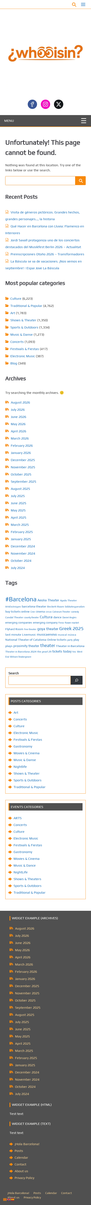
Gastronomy (23, 746)
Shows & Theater (23, 320)
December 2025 (23, 460)
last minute (13, 634)
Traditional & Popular (26, 306)
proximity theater (26, 646)
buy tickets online (17, 611)
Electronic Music (22, 356)
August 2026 (20, 402)
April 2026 (18, 431)
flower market (72, 622)
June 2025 (18, 503)
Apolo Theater (68, 600)
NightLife (21, 872)
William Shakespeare (20, 656)
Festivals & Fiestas (24, 349)
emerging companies (18, 622)
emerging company (45, 622)
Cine (32, 611)
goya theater (47, 629)
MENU (9, 121)
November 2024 (23, 553)
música (72, 634)
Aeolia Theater (48, 600)
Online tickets (56, 639)
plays (8, 646)
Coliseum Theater (61, 611)
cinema (40, 611)
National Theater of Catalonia (25, 639)
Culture (15, 299)
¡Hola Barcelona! (27, 1144)
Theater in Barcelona (70, 646)
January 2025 (21, 539)
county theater (31, 617)
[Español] (13, 1199)
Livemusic (29, 634)
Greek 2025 (71, 628)
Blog (13, 363)
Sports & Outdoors (24, 327)
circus (49, 611)
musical (62, 634)
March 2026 (20, 438)
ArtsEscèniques (13, 606)
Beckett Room (55, 606)
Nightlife (20, 767)
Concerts (17, 342)
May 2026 (18, 424)
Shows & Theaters (27, 879)
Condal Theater (14, 617)
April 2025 (18, 517)
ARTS (18, 818)
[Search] (77, 680)
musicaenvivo (47, 634)
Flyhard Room (14, 629)
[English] (9, 1199)
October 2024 (21, 561)
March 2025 (20, 525)
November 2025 (23, 467)
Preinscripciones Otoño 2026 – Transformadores (47, 254)
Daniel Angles (69, 617)
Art (12, 313)
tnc (74, 651)
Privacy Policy (24, 1178)
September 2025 (23, 482)
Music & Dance (25, 865)
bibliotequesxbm (75, 606)
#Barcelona (21, 599)
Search (13, 673)
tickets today (62, 651)
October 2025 (21, 474)
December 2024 (23, 546)
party (70, 640)
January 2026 (21, 453)
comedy (75, 611)
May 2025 (18, 510)
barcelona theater (34, 606)
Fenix (61, 622)
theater (47, 645)
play (76, 639)
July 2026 (18, 410)
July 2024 (18, 568)
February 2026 (22, 446)
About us (21, 1171)
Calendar (21, 1158)
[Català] (5, 1199)
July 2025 (18, 496)
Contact (20, 1164)
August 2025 (20, 489)
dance (57, 617)
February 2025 (22, 532)
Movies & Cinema (27, 753)
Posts (19, 1151)
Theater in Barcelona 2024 (20, 651)
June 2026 (18, 417)
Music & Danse (21, 335)
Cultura (46, 617)
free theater (30, 629)
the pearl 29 (44, 651)
